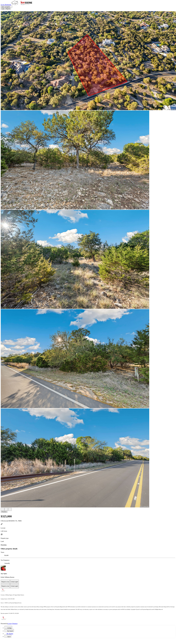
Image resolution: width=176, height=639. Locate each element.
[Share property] (10, 509)
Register (8, 8)
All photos (4, 511)
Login (2, 8)
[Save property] (6, 509)
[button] (88, 61)
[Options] (2, 509)
